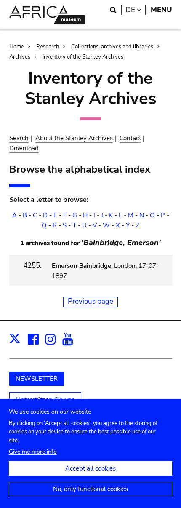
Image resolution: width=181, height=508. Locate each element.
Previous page (90, 301)
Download (24, 148)
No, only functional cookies (90, 489)
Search (19, 138)
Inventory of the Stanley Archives (83, 57)
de (135, 10)
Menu (161, 10)
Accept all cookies (90, 468)
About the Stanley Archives (74, 138)
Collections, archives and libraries (112, 47)
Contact (130, 138)
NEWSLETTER (37, 378)
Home (16, 47)
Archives (19, 57)
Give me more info (33, 452)
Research (47, 47)
